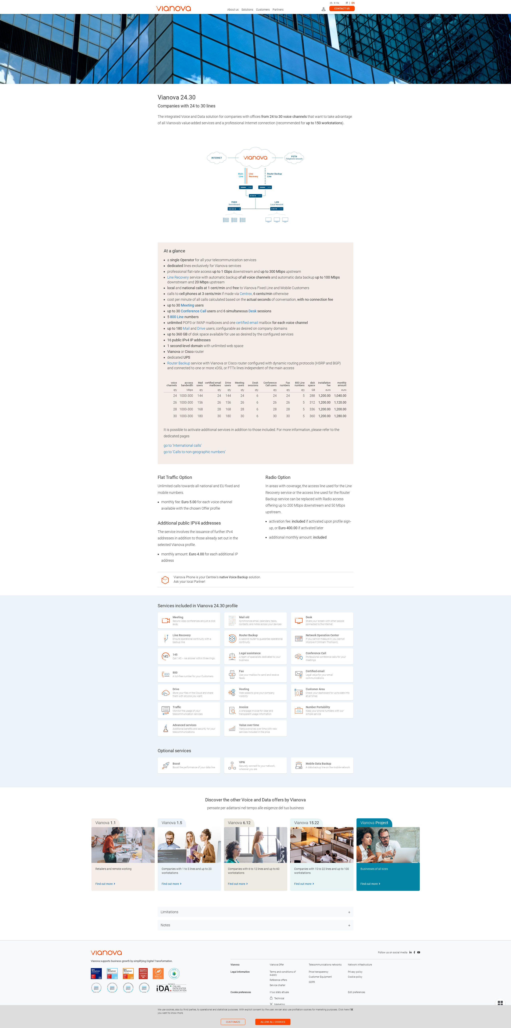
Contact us (342, 8)
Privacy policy (355, 971)
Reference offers (278, 980)
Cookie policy (355, 976)
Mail (186, 328)
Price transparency (318, 971)
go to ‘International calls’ (183, 445)
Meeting (187, 305)
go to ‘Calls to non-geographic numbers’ (195, 452)
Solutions (247, 9)
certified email (247, 323)
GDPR (312, 982)
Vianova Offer (277, 964)
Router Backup (178, 363)
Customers (263, 9)
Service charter (277, 985)
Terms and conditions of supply (283, 973)
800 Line (177, 317)
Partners (278, 9)
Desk (252, 311)
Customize (233, 1021)
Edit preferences (356, 992)
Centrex (246, 294)
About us (233, 9)
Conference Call (193, 311)
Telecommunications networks (325, 964)
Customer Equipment (320, 976)
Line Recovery (178, 277)
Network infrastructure (360, 964)
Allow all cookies (272, 1021)
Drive (201, 328)
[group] (123, 859)
